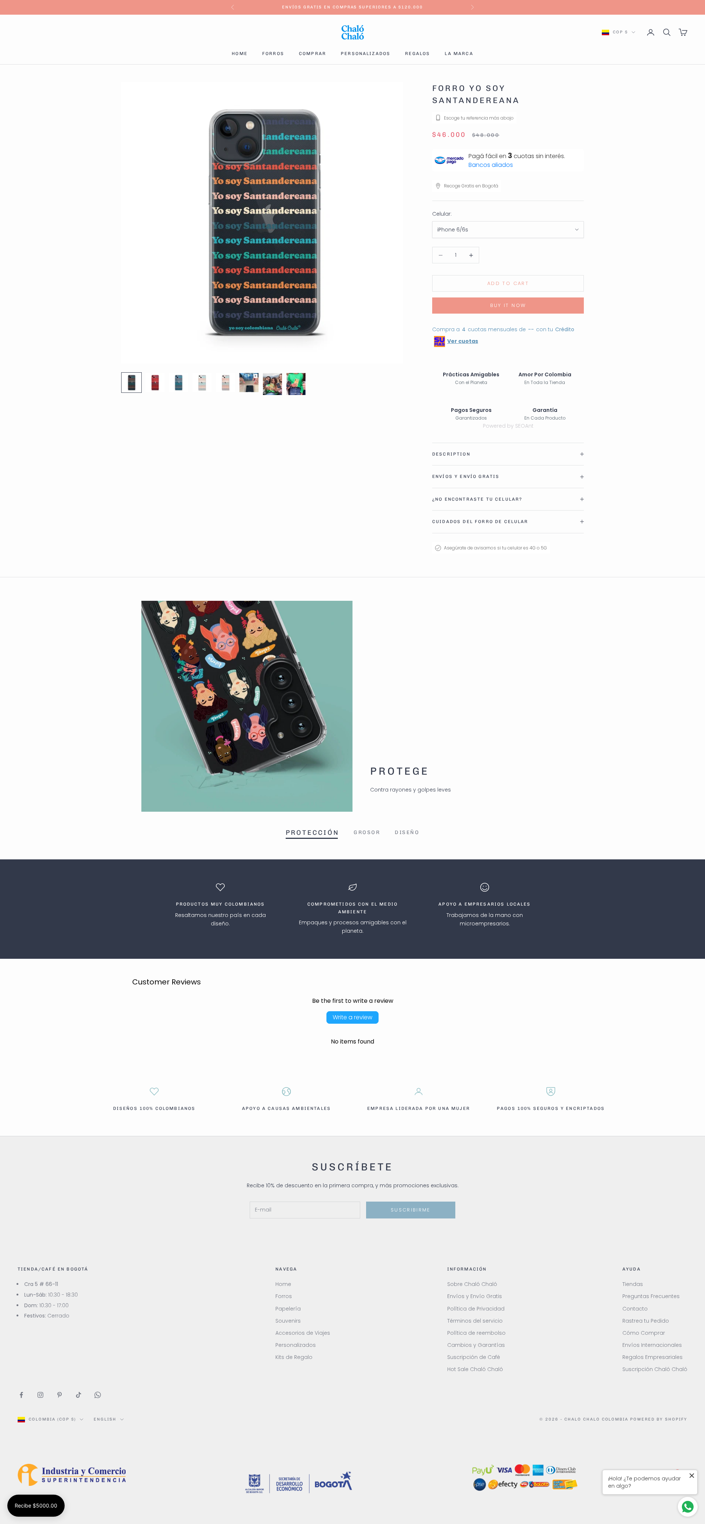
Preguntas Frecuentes (651, 1296)
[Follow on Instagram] (40, 1395)
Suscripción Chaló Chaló (654, 1369)
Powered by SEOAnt (508, 426)
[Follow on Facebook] (21, 1395)
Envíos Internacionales (652, 1345)
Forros (273, 53)
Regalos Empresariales (652, 1357)
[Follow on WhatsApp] (97, 1395)
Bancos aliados (491, 165)
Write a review (352, 1017)
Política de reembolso (476, 1333)
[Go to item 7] (272, 384)
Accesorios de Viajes (302, 1333)
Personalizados (365, 53)
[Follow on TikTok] (78, 1395)
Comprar (312, 53)
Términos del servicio (475, 1320)
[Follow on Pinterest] (59, 1395)
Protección (312, 832)
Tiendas (632, 1284)
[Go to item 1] (131, 382)
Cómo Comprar (643, 1333)
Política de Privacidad (476, 1308)
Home (239, 53)
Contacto (635, 1308)
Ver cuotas (462, 341)
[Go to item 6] (249, 382)
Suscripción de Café (473, 1357)
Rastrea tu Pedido (645, 1320)
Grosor (367, 832)
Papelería (288, 1308)
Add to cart (508, 283)
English (105, 1419)
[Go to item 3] (178, 382)
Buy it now (508, 305)
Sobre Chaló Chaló (472, 1284)
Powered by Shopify (658, 1419)
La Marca (459, 53)
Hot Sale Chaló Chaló (475, 1369)
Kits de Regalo (293, 1357)
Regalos (417, 53)
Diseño (407, 832)
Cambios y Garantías (476, 1345)
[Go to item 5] (225, 382)
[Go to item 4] (202, 382)
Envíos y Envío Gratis (474, 1296)
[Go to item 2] (155, 382)
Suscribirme (411, 1209)
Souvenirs (288, 1320)
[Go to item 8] (296, 384)
